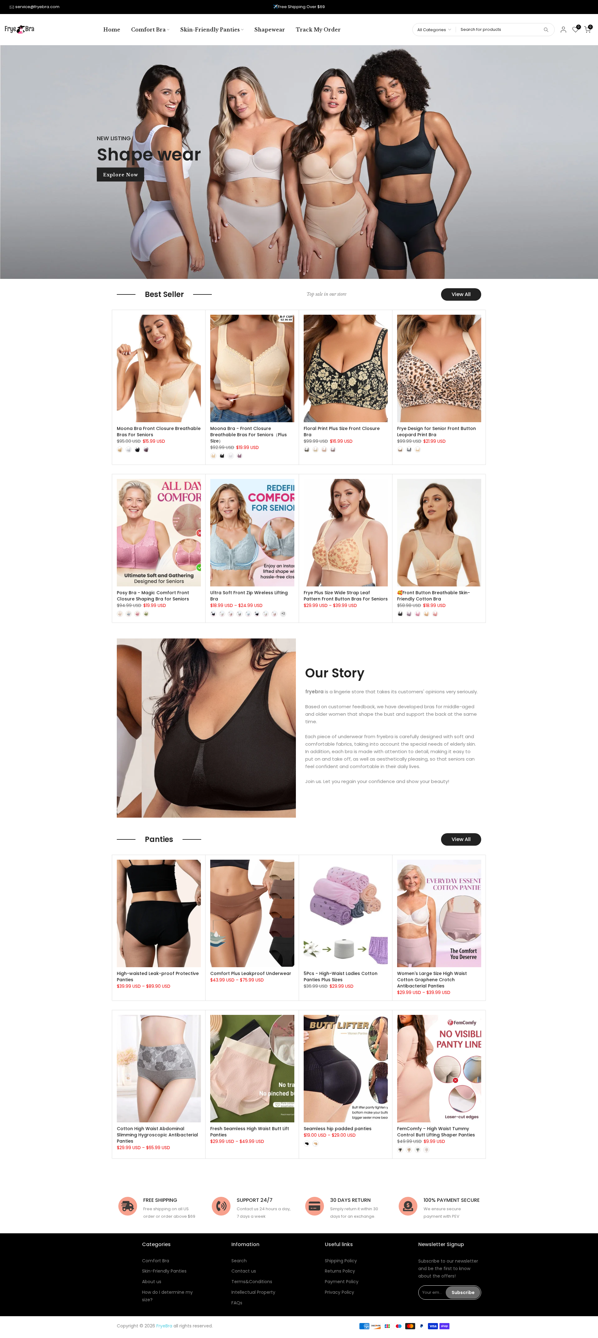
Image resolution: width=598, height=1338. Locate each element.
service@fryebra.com (37, 7)
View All (461, 294)
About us (151, 1281)
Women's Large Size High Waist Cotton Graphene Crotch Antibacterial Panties (432, 979)
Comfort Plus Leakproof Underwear (250, 973)
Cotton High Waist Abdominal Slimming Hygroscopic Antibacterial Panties (157, 1134)
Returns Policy (340, 1271)
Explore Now (120, 174)
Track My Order (318, 29)
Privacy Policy (339, 1292)
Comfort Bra (148, 29)
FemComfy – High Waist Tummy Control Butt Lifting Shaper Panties (436, 1131)
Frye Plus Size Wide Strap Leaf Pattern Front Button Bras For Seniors (346, 596)
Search (239, 1261)
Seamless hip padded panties (338, 1128)
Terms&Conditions (251, 1281)
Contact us (243, 1271)
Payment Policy (341, 1281)
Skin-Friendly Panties (210, 29)
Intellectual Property (253, 1292)
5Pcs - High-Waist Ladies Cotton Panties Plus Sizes (340, 976)
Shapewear (269, 29)
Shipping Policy (341, 1261)
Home (111, 29)
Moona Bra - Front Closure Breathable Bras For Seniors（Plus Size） (248, 434)
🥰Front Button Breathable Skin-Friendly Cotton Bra (433, 596)
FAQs (236, 1303)
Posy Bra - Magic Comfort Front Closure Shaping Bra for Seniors (153, 596)
